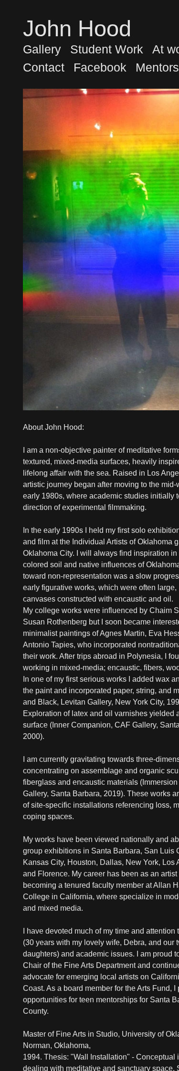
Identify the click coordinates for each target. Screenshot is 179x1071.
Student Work (106, 49)
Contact (43, 67)
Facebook (100, 67)
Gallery (42, 49)
